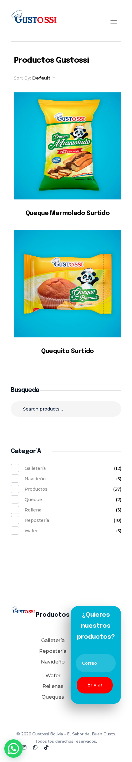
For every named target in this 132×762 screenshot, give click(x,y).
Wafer (31, 530)
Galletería (35, 468)
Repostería (37, 520)
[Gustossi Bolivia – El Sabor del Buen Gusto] (34, 19)
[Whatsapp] (35, 747)
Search (66, 428)
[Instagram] (24, 747)
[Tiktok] (46, 747)
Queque (33, 499)
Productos (36, 489)
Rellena (33, 510)
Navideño (35, 478)
